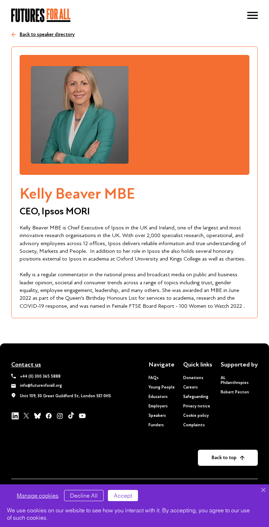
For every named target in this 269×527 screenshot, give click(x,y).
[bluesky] (37, 416)
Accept (123, 495)
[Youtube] (82, 416)
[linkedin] (15, 416)
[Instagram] (60, 416)
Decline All (84, 495)
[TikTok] (71, 416)
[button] (252, 15)
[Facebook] (49, 416)
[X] (26, 416)
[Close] (263, 490)
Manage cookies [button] (37, 495)
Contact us (26, 364)
